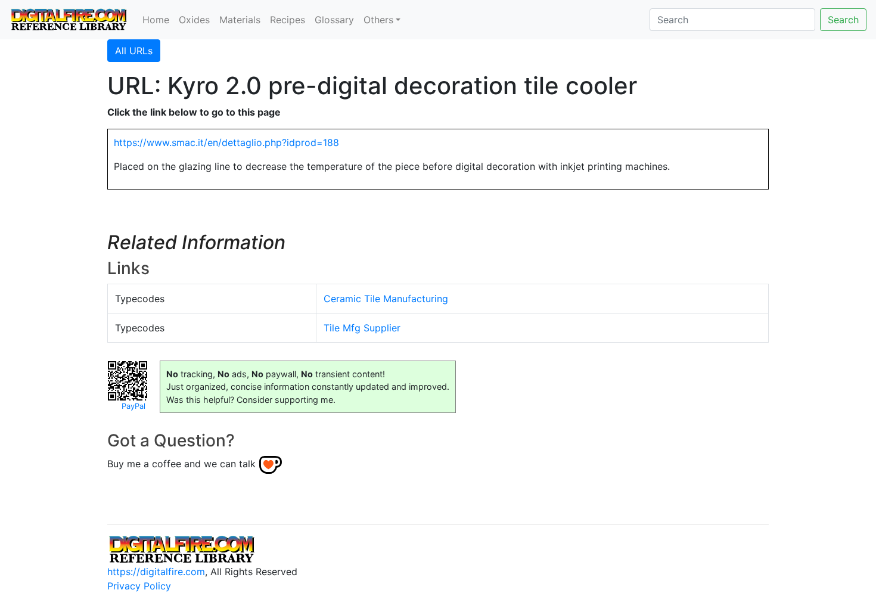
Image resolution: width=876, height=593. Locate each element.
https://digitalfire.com (156, 572)
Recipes (287, 20)
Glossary (334, 20)
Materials (239, 20)
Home (155, 20)
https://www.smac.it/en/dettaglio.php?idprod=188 (226, 142)
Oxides (194, 20)
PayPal (133, 406)
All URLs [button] (134, 51)
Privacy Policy (139, 586)
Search (843, 20)
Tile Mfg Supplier (362, 328)
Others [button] (378, 20)
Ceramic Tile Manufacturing (386, 299)
